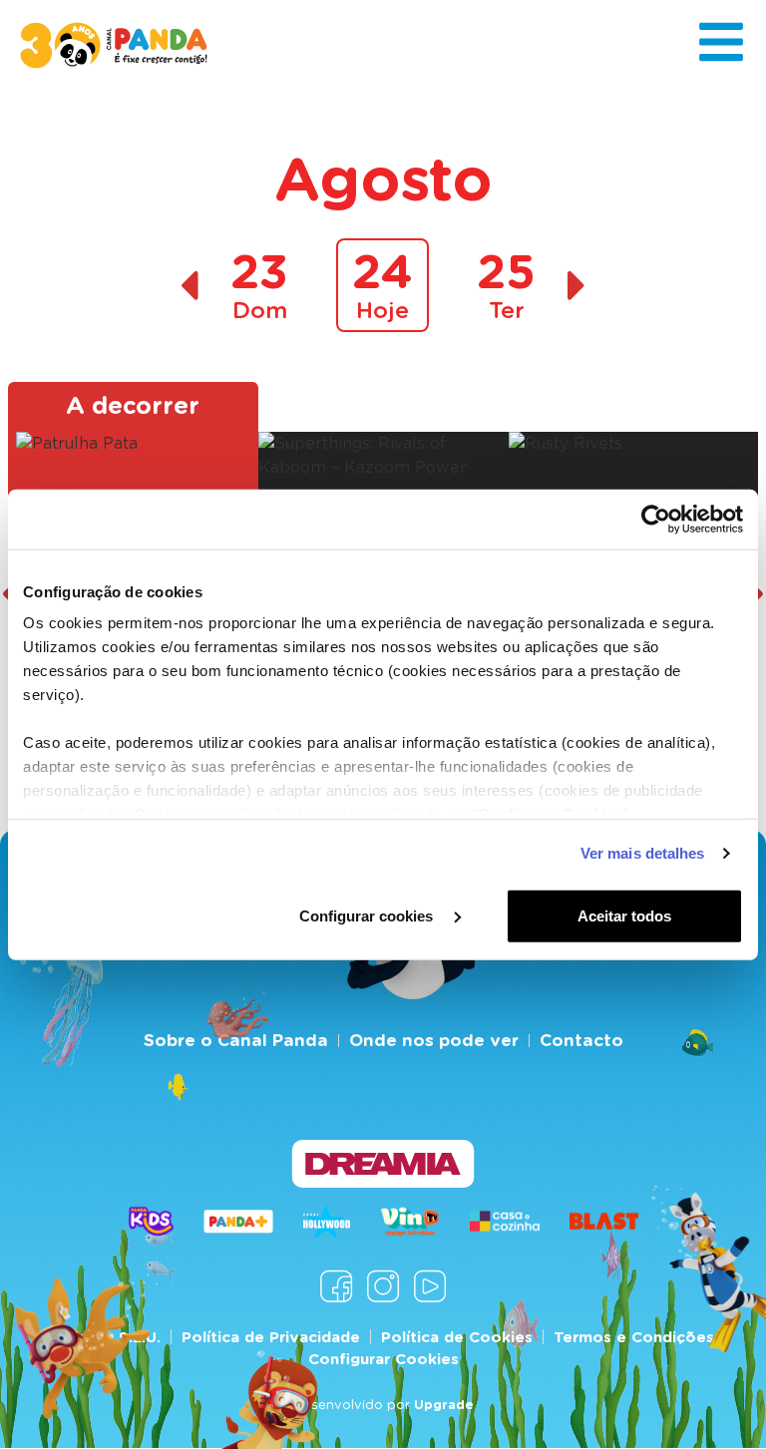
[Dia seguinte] (577, 285)
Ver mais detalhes (642, 853)
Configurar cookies (368, 914)
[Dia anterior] (189, 285)
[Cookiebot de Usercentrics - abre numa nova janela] (656, 519)
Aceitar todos (624, 914)
